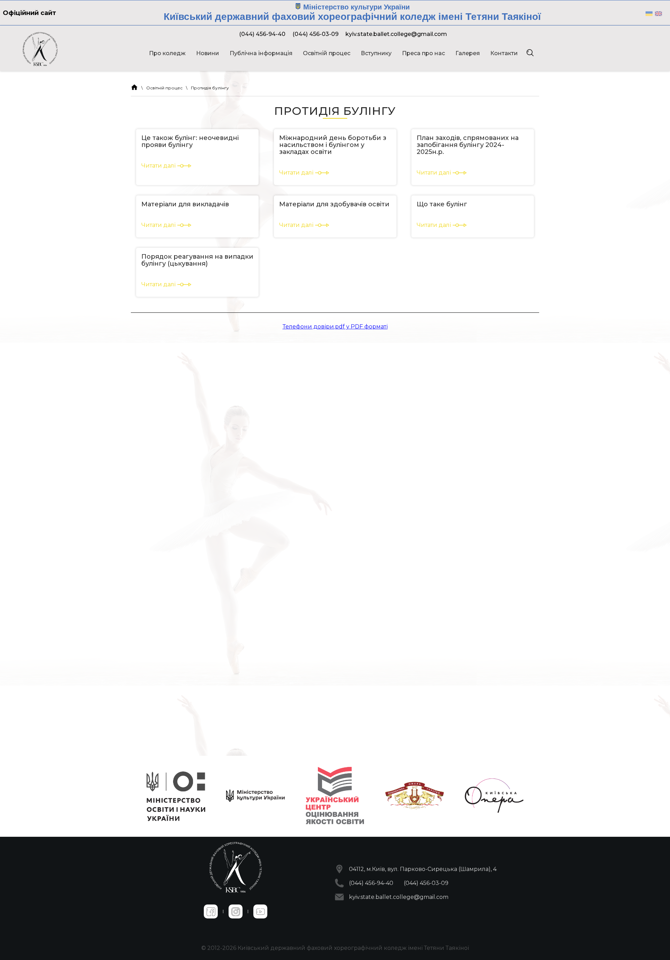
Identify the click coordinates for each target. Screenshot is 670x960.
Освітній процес (326, 53)
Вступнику (376, 53)
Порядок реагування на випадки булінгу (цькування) (197, 260)
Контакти (504, 53)
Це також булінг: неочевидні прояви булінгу (190, 141)
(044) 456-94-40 (262, 34)
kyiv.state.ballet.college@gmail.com (396, 34)
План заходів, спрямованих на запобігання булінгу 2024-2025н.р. (468, 145)
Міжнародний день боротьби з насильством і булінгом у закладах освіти (332, 145)
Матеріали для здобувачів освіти (334, 204)
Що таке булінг (442, 204)
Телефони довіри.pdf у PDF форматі (335, 326)
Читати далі (158, 165)
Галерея (467, 53)
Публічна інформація (261, 53)
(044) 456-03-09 (315, 34)
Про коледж (167, 53)
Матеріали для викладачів (185, 204)
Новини (207, 53)
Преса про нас (423, 53)
